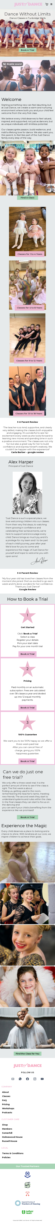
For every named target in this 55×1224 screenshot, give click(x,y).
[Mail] (12, 1079)
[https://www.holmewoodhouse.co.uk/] (27, 1174)
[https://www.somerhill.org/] (27, 1185)
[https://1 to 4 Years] (27, 231)
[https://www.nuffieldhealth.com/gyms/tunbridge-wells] (27, 1212)
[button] (51, 4)
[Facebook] (27, 1079)
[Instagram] (34, 1079)
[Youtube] (42, 1079)
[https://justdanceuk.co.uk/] (28, 4)
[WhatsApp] (20, 1079)
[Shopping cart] (46, 4)
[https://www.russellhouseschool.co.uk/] (27, 1194)
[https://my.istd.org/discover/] (27, 1203)
